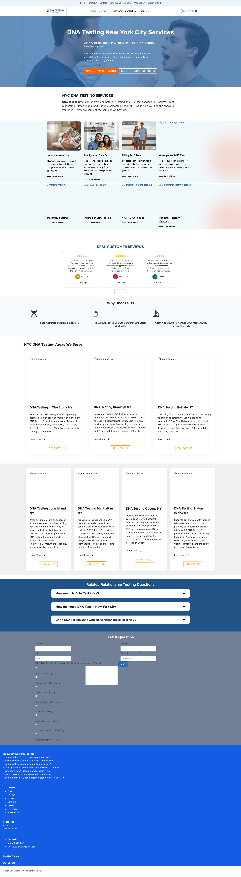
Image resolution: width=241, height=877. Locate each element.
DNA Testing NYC (17, 871)
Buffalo (103, 3)
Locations (117, 11)
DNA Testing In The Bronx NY (51, 407)
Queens (127, 3)
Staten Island (154, 3)
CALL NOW (186, 11)
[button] (120, 593)
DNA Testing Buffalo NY (175, 407)
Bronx (83, 3)
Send (122, 664)
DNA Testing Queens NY (144, 508)
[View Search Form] (196, 11)
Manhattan (139, 3)
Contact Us (130, 11)
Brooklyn (92, 3)
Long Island (115, 3)
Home (93, 11)
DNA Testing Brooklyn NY (112, 407)
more (88, 271)
